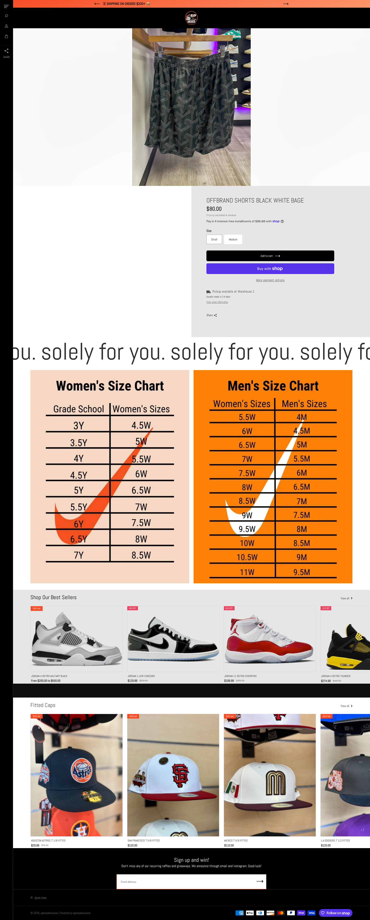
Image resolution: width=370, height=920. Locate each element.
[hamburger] (6, 6)
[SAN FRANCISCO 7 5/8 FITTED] (173, 775)
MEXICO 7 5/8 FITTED (236, 840)
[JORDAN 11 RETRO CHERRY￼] (270, 639)
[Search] (6, 16)
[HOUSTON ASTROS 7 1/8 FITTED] (76, 775)
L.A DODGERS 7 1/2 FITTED (335, 840)
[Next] (344, 639)
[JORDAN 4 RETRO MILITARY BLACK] (76, 639)
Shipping (210, 215)
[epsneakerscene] (191, 18)
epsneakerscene (49, 913)
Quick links (40, 898)
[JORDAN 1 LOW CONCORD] (173, 639)
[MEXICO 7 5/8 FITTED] (270, 775)
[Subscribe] (260, 881)
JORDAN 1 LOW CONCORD (141, 676)
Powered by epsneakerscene (75, 913)
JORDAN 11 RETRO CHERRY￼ (240, 676)
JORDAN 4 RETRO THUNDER (336, 676)
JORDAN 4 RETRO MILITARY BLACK (49, 676)
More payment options (270, 280)
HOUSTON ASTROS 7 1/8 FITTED (48, 840)
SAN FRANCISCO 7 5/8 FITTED (144, 840)
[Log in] (6, 26)
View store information (217, 302)
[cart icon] (6, 36)
